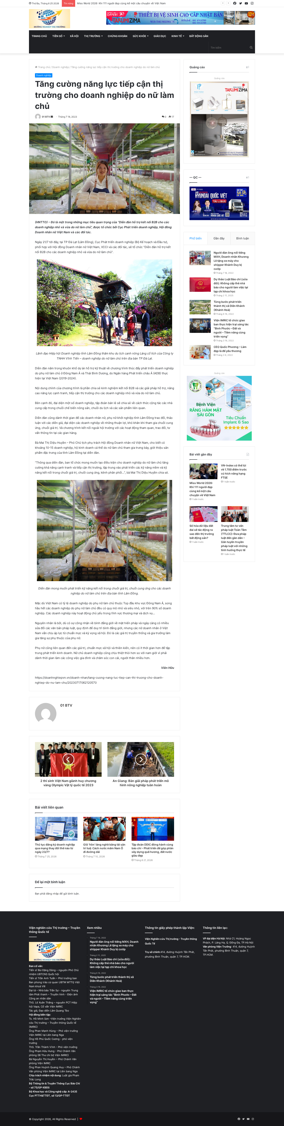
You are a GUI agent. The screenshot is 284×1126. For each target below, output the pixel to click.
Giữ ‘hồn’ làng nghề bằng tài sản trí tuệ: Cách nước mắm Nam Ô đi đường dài (104, 848)
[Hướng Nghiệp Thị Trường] (49, 18)
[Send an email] (52, 116)
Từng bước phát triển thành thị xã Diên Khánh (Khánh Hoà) (229, 305)
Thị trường (92, 36)
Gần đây (218, 238)
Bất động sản (198, 36)
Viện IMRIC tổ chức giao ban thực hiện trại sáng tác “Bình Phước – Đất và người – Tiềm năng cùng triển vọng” (231, 328)
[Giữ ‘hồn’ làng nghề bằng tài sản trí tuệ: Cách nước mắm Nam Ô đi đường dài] (104, 829)
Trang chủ (39, 36)
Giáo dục (160, 36)
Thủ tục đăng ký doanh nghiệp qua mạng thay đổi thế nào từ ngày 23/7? (55, 848)
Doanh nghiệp (60, 67)
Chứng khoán (117, 36)
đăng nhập (52, 893)
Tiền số (57, 36)
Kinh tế (177, 36)
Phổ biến (196, 238)
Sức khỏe (139, 36)
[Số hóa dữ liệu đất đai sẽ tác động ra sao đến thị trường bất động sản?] (204, 514)
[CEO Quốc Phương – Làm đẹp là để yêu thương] (200, 352)
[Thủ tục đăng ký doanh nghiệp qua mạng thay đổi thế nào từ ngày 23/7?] (56, 829)
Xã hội (74, 36)
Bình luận (242, 238)
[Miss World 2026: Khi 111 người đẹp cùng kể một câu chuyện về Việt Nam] (204, 471)
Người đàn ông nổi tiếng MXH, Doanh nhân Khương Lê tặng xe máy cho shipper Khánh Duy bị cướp (231, 260)
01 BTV (46, 116)
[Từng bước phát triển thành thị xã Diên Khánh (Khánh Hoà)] (200, 307)
